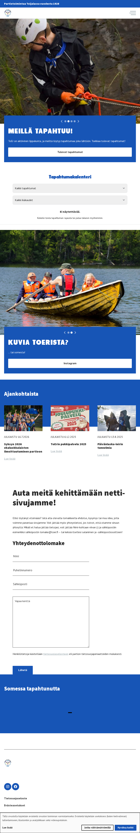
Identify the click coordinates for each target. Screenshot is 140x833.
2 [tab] (68, 121)
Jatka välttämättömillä (97, 827)
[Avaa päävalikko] (132, 13)
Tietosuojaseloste (15, 798)
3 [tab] (72, 121)
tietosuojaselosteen (55, 654)
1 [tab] (65, 121)
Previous (61, 121)
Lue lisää (9, 458)
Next (78, 121)
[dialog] (70, 823)
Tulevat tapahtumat (70, 152)
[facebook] (15, 786)
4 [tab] (75, 121)
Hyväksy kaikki (126, 827)
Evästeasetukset (14, 805)
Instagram (70, 363)
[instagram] (7, 786)
